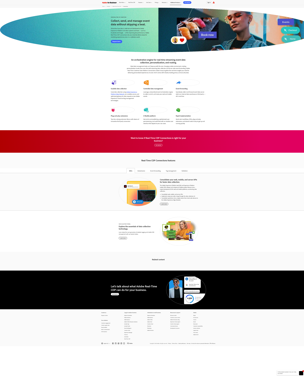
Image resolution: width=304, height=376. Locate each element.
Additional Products (175, 2)
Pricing (156, 2)
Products (108, 6)
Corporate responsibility (198, 326)
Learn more (164, 204)
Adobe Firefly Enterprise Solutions (130, 321)
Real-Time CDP (131, 2)
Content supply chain (105, 325)
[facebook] (113, 343)
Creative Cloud (127, 330)
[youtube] (124, 343)
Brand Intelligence (127, 328)
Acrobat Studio (127, 326)
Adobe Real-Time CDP (116, 6)
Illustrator (149, 326)
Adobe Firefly (149, 319)
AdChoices (213, 343)
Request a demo (104, 315)
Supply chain (195, 330)
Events (194, 321)
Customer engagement (105, 323)
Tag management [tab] (171, 171)
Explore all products (128, 315)
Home (103, 6)
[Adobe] (213, 2)
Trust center (195, 332)
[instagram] (116, 343)
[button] (105, 343)
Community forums (174, 326)
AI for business (104, 331)
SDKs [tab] (130, 171)
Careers (194, 319)
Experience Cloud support (175, 321)
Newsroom (195, 324)
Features (140, 2)
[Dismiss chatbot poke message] (275, 371)
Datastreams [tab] (141, 171)
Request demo (116, 41)
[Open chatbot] (301, 373)
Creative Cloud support (174, 324)
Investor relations (196, 328)
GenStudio (126, 336)
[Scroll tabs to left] (1, 170)
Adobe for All (195, 334)
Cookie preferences (182, 343)
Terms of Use (174, 343)
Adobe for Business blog (175, 319)
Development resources (174, 328)
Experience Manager (128, 332)
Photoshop (149, 328)
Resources (164, 2)
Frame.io (126, 334)
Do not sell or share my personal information (200, 343)
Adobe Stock (149, 321)
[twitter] (118, 343)
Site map (188, 343)
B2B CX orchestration (105, 329)
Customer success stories (175, 317)
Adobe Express (127, 319)
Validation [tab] (185, 171)
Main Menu (121, 2)
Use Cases (148, 2)
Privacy (169, 343)
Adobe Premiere (150, 330)
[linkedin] (121, 343)
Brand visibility (104, 327)
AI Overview (195, 317)
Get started (187, 2)
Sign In (209, 2)
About (194, 315)
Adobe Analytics (127, 317)
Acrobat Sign (126, 324)
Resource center (173, 315)
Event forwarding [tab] (155, 171)
